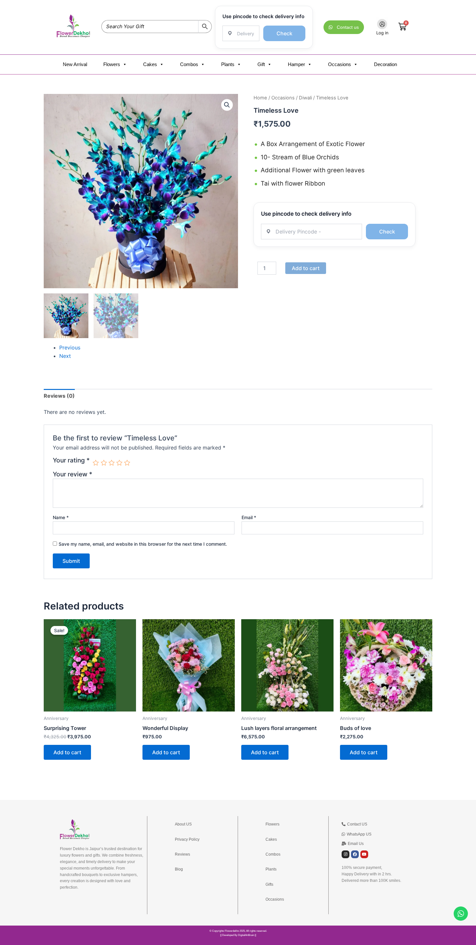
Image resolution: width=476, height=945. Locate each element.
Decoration (385, 64)
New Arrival (75, 64)
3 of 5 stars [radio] (111, 463)
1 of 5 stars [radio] (96, 463)
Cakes (150, 64)
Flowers (111, 64)
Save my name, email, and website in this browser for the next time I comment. (143, 544)
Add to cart (306, 268)
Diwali (305, 98)
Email (249, 517)
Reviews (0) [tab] (59, 396)
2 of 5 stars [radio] (104, 463)
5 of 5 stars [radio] (127, 463)
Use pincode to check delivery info (263, 16)
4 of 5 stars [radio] (119, 463)
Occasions (339, 64)
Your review (72, 474)
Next (65, 356)
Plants (227, 64)
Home (260, 98)
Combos (189, 64)
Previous (69, 347)
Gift (261, 64)
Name (61, 517)
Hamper (296, 64)
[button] (227, 105)
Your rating (71, 460)
